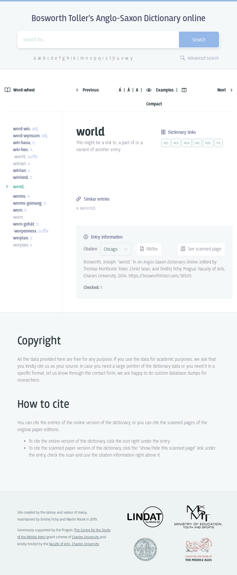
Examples (165, 90)
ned (176, 143)
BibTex (151, 249)
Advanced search (203, 58)
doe (197, 143)
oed (165, 143)
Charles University (86, 537)
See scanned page (204, 249)
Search (198, 40)
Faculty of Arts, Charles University (74, 544)
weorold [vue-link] (87, 208)
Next (222, 90)
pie (218, 143)
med (187, 143)
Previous (90, 90)
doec (208, 143)
